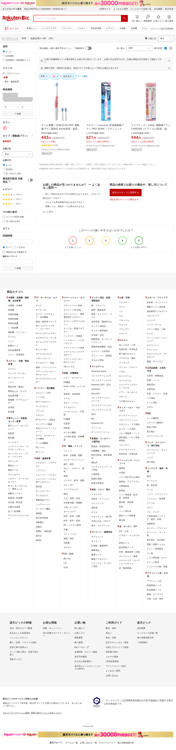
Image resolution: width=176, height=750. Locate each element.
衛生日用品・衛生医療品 (101, 456)
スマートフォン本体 (73, 305)
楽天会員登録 (167, 28)
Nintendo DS (97, 423)
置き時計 (151, 431)
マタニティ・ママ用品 (129, 424)
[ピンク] (5, 128)
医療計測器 (96, 478)
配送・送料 (111, 628)
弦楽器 (67, 423)
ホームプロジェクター (46, 333)
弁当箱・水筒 (97, 335)
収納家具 (151, 524)
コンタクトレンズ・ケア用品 (101, 468)
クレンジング (97, 503)
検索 (19, 114)
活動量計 (40, 522)
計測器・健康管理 (99, 546)
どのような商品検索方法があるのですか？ (65, 202)
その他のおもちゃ (127, 401)
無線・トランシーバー (46, 367)
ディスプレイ (42, 406)
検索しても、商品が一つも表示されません (65, 206)
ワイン (122, 307)
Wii (92, 419)
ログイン (155, 28)
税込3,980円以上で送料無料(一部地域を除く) (45, 9)
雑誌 (66, 494)
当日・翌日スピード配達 (21, 628)
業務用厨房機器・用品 (101, 347)
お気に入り (79, 633)
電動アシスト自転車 (156, 307)
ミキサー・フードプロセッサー (18, 480)
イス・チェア (153, 512)
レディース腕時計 (155, 422)
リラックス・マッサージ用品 (101, 565)
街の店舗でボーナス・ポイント (56, 634)
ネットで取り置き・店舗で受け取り (24, 653)
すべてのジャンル (10, 38)
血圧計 (39, 536)
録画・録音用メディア (46, 321)
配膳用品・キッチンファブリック (101, 340)
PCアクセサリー (43, 402)
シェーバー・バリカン (46, 475)
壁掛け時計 (152, 427)
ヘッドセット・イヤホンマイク (74, 342)
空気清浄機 (96, 28)
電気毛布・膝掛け (16, 387)
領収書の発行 (112, 652)
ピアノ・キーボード (73, 378)
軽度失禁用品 (97, 483)
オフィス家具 (153, 562)
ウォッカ (123, 325)
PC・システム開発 (72, 525)
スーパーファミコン (100, 432)
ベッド (150, 489)
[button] (10, 97)
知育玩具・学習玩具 (128, 349)
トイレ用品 (152, 402)
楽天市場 (169, 9)
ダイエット (96, 541)
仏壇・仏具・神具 (155, 599)
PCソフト (40, 452)
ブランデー (124, 329)
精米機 (11, 438)
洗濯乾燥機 (13, 314)
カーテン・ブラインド (157, 528)
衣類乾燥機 (13, 319)
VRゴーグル (69, 366)
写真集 (67, 543)
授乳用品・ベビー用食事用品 (129, 439)
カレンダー (69, 485)
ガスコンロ (13, 461)
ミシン (11, 341)
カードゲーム (125, 376)
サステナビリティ (107, 743)
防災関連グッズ (126, 547)
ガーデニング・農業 (128, 556)
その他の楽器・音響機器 (74, 438)
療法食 (122, 520)
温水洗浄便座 (42, 518)
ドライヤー (67, 28)
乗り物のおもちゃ (127, 354)
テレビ (145, 28)
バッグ (150, 457)
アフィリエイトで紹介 (116, 666)
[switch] (30, 180)
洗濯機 (134, 28)
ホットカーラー (43, 491)
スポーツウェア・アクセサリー (157, 355)
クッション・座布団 (156, 498)
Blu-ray (67, 558)
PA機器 (67, 382)
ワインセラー (14, 474)
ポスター (68, 547)
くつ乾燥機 (13, 328)
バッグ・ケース (154, 325)
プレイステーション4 (101, 380)
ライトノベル (70, 534)
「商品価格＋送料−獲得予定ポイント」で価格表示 (61, 48)
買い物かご (79, 628)
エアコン (110, 28)
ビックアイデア (49, 28)
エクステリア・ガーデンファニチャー (129, 562)
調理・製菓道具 (98, 310)
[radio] (4, 51)
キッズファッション (128, 415)
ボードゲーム (125, 380)
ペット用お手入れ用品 (129, 477)
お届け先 (7, 149)
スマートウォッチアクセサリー (74, 353)
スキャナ (40, 415)
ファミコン (96, 427)
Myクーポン (79, 647)
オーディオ (41, 310)
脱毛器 (39, 486)
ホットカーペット (16, 378)
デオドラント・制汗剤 (101, 516)
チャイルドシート (127, 449)
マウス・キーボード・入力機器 (46, 437)
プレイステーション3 (101, 405)
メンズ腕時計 (153, 418)
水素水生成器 (14, 507)
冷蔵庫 (122, 28)
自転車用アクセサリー (157, 311)
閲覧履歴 (78, 637)
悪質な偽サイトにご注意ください (46, 713)
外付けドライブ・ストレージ (46, 430)
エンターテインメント (74, 460)
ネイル (94, 512)
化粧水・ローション (100, 499)
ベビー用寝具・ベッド (129, 433)
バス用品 (151, 398)
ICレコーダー (42, 349)
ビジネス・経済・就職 (74, 480)
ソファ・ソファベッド (157, 494)
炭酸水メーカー (15, 493)
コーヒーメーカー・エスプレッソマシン (18, 448)
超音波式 (7, 141)
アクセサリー (70, 407)
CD (65, 563)
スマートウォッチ (155, 436)
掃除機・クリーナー (17, 332)
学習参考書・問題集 (73, 503)
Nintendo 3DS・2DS (101, 385)
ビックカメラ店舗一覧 (141, 9)
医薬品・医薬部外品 (100, 446)
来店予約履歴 (80, 656)
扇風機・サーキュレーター (18, 401)
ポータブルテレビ (44, 354)
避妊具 (94, 462)
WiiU (93, 414)
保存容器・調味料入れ (101, 321)
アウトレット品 (154, 581)
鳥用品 (122, 490)
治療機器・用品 (98, 451)
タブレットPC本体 (72, 310)
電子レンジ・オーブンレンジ (18, 427)
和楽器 (67, 428)
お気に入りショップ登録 (117, 647)
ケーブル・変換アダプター (74, 330)
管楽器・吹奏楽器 (72, 394)
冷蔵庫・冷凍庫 (15, 305)
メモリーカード (43, 358)
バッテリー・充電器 (73, 336)
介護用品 (95, 474)
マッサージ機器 (43, 509)
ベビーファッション (128, 420)
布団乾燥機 (13, 323)
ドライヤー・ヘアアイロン (46, 464)
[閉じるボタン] (169, 60)
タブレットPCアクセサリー (74, 323)
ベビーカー (124, 445)
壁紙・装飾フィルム (156, 544)
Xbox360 (95, 393)
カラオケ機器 (70, 432)
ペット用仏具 (125, 511)
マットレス (152, 481)
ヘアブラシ (41, 470)
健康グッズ (96, 554)
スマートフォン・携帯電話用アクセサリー (74, 315)
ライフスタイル (71, 489)
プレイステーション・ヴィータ (101, 399)
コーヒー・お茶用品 (100, 351)
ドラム (67, 398)
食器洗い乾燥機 (15, 498)
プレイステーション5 (101, 376)
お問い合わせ (112, 675)
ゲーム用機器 (42, 443)
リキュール (124, 320)
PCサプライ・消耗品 (45, 420)
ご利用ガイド (104, 9)
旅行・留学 (69, 464)
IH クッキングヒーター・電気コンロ (17, 487)
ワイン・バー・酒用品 (101, 355)
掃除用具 (151, 385)
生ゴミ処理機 (14, 511)
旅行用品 (151, 462)
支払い (109, 633)
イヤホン (81, 28)
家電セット (32, 28)
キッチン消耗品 (98, 326)
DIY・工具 (124, 531)
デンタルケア (42, 495)
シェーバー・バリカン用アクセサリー (46, 480)
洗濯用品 (151, 389)
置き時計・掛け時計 (156, 540)
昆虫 (121, 506)
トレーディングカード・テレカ (128, 386)
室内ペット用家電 (127, 515)
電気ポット (13, 465)
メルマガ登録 (112, 656)
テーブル (151, 503)
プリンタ (40, 411)
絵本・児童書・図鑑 (73, 455)
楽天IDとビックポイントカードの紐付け (87, 667)
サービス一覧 (71, 743)
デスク (150, 507)
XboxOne (95, 389)
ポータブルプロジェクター (46, 380)
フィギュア (124, 363)
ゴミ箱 (150, 553)
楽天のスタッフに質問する (125, 192)
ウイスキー (124, 302)
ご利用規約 (142, 642)
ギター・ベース (71, 403)
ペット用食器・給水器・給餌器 (128, 496)
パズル (122, 371)
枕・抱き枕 (152, 485)
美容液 (94, 508)
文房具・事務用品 (155, 376)
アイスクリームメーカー (18, 517)
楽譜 (66, 476)
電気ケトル (13, 470)
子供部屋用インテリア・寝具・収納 (156, 517)
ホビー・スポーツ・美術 (74, 470)
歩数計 (39, 527)
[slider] (3, 101)
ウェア (150, 333)
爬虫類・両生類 (126, 502)
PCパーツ (40, 447)
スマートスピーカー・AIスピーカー (46, 373)
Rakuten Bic (16, 18)
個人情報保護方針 (145, 637)
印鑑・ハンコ (153, 380)
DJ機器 (67, 419)
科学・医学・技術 (72, 520)
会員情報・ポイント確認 (85, 652)
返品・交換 (111, 637)
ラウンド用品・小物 (156, 329)
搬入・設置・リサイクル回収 (23, 642)
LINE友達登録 (112, 661)
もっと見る (48, 211)
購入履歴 (78, 642)
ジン (121, 311)
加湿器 (11, 407)
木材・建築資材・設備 (129, 552)
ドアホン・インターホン (129, 537)
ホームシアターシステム (46, 343)
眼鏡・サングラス (155, 361)
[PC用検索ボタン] (124, 18)
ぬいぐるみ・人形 (127, 345)
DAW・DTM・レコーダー (74, 388)
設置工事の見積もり (19, 647)
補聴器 (39, 513)
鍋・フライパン (98, 305)
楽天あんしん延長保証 (20, 633)
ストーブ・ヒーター (17, 373)
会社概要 (158, 9)
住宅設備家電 (14, 350)
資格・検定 (69, 538)
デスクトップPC (43, 393)
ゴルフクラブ (153, 316)
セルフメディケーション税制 (16, 713)
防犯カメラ (124, 543)
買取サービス (16, 659)
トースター (13, 442)
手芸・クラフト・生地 (157, 393)
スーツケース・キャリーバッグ (157, 451)
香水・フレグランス (100, 525)
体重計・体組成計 (44, 531)
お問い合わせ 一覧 (88, 743)
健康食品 (95, 550)
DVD (66, 567)
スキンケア (96, 494)
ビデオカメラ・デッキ (46, 338)
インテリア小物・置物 (157, 566)
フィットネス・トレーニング (157, 339)
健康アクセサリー (99, 559)
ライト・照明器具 (16, 354)
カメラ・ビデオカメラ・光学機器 (45, 315)
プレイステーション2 (101, 410)
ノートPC (40, 397)
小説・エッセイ (71, 507)
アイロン (12, 337)
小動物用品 (124, 486)
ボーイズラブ (70, 511)
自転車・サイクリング (157, 302)
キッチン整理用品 (99, 330)
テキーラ (123, 333)
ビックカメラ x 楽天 (12, 9)
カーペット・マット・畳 (157, 534)
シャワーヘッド (43, 504)
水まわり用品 (97, 360)
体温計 (39, 540)
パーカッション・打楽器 (74, 413)
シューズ (151, 320)
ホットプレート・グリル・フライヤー (18, 455)
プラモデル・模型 (127, 358)
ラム (121, 316)
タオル (150, 407)
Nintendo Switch (99, 371)
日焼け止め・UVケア (101, 521)
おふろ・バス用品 (127, 429)
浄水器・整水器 (15, 502)
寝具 (149, 476)
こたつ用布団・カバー (157, 558)
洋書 (66, 529)
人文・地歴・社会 (72, 498)
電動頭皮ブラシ (43, 500)
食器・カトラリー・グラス (101, 315)
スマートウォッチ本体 (74, 348)
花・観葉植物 (125, 568)
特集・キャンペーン (52, 628)
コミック (68, 451)
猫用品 (122, 468)
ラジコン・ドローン (128, 367)
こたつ (11, 382)
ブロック (123, 397)
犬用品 (122, 472)
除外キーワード (10, 256)
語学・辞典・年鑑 (72, 516)
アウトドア (152, 350)
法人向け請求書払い (83, 661)
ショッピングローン (19, 637)
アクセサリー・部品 (45, 363)
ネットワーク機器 (44, 424)
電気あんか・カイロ (17, 391)
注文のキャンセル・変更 (117, 642)
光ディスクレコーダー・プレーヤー (45, 327)
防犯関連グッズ (154, 585)
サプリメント (97, 537)
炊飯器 (11, 433)
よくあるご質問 (120, 9)
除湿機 (11, 412)
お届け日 (7, 160)
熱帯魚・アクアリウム (129, 481)
